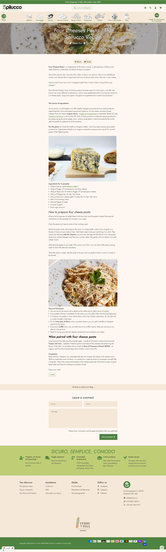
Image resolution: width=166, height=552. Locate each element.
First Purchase (76, 486)
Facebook (103, 486)
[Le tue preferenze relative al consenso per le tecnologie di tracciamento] (3, 550)
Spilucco (32, 543)
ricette (52, 374)
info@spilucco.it (131, 498)
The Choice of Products (28, 493)
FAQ (47, 489)
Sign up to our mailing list (82, 8)
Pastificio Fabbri (72, 186)
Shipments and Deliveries (80, 489)
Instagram (103, 489)
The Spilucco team (26, 486)
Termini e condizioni (56, 543)
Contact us (49, 486)
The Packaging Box (78, 493)
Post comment (107, 437)
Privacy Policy (67, 543)
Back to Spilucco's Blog (83, 387)
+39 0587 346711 (132, 501)
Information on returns (53, 493)
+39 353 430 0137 (133, 505)
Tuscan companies (26, 489)
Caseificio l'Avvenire (56, 116)
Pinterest (103, 493)
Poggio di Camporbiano (88, 113)
